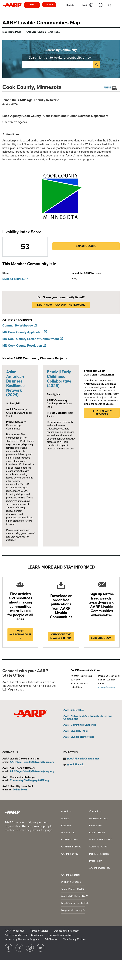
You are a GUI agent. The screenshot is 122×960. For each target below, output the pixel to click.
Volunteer (66, 825)
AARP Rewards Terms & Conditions (24, 935)
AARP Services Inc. (99, 867)
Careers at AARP (98, 846)
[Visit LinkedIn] (41, 948)
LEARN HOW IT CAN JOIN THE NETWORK (61, 304)
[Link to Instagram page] (30, 948)
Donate (65, 818)
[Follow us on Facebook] (9, 948)
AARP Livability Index (75, 731)
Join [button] (32, 4)
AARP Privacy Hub (14, 930)
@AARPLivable (75, 764)
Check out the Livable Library (61, 636)
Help (100, 5)
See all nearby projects (102, 413)
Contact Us (95, 811)
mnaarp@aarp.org (106, 687)
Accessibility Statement (66, 930)
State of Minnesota (15, 279)
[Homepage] (12, 5)
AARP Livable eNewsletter (78, 737)
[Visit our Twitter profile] (19, 948)
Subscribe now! (101, 638)
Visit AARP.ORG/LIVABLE (20, 635)
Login (85, 5)
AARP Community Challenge (79, 725)
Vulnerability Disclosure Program (22, 939)
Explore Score (86, 246)
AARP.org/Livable (73, 710)
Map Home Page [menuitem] (11, 32)
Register (70, 5)
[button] (109, 5)
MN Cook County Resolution (22, 346)
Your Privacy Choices (74, 939)
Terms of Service (39, 930)
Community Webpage (17, 325)
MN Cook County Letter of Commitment (30, 339)
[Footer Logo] (12, 812)
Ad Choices (51, 939)
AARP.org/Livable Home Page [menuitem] (43, 32)
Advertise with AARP (100, 839)
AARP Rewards (69, 839)
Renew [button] (49, 4)
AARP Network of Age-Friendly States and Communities (87, 717)
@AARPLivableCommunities (83, 758)
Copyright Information (60, 935)
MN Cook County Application (22, 332)
